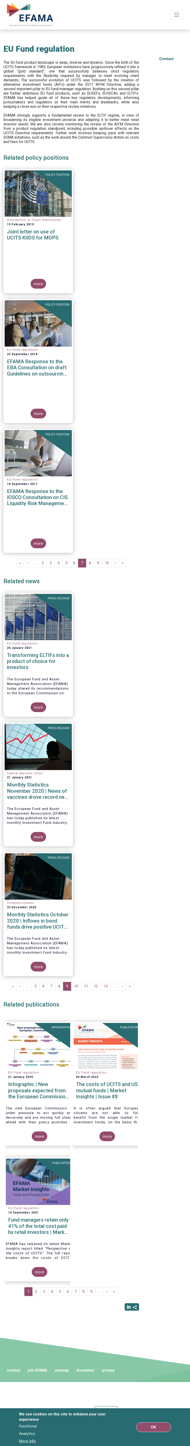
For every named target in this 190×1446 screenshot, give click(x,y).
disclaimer (85, 1370)
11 (87, 986)
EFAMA (31, 15)
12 (97, 986)
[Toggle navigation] (176, 14)
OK (153, 1427)
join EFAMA (37, 1370)
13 (107, 986)
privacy (108, 1370)
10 (108, 563)
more (38, 283)
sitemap (62, 1370)
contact (13, 1370)
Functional (28, 1426)
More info (27, 1441)
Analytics (27, 1433)
